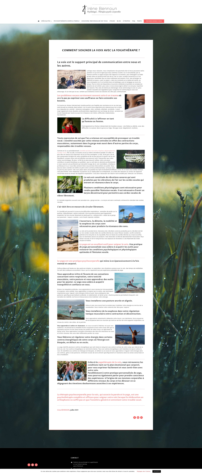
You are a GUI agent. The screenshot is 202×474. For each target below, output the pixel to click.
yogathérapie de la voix (109, 362)
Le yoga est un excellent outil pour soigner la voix (103, 244)
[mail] (36, 464)
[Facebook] (134, 417)
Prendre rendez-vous (79, 471)
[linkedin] (32, 464)
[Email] (141, 417)
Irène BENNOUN (63, 410)
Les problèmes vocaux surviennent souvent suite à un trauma (87, 95)
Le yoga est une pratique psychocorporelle (78, 261)
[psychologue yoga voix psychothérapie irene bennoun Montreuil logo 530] (101, 3)
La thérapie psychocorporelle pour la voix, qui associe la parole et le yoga (93, 394)
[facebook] (29, 464)
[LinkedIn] (138, 417)
